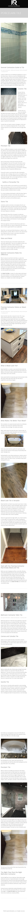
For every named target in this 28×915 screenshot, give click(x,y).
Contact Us (12, 273)
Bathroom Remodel (15, 70)
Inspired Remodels (6, 70)
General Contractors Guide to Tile (12, 67)
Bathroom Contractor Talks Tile (11, 615)
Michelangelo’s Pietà (5, 641)
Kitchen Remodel (23, 70)
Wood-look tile (4, 316)
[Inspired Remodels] (14, 3)
